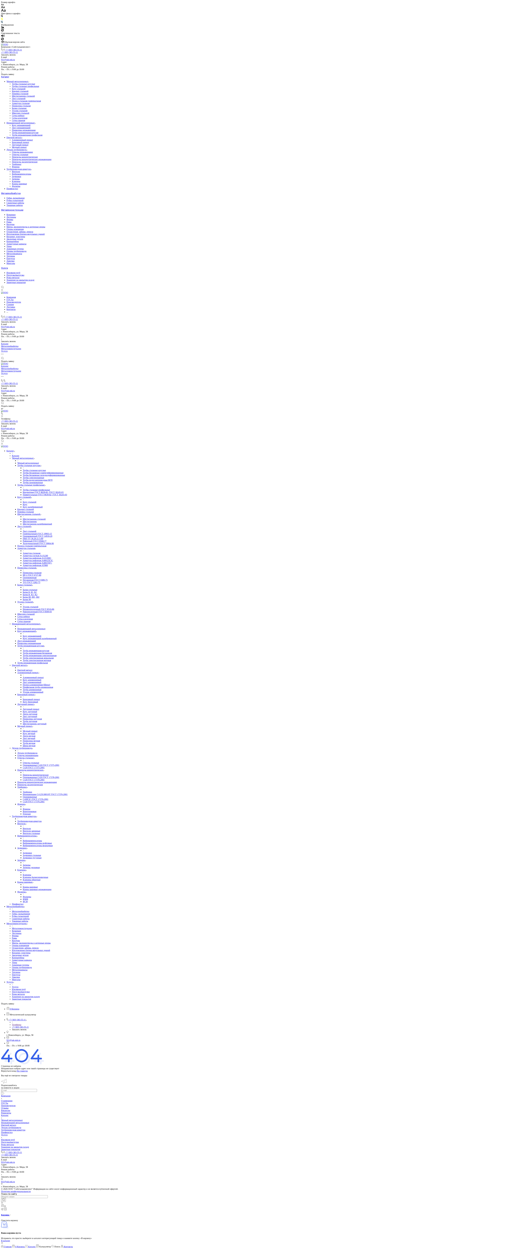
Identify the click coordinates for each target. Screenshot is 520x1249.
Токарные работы (14, 205)
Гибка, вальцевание (15, 198)
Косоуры (10, 224)
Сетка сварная (18, 120)
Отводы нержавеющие (22, 152)
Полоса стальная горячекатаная (26, 101)
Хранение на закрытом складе (20, 280)
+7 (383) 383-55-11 (13, 50)
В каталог (5, 1241)
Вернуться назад (8, 1071)
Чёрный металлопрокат (17, 81)
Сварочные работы (15, 203)
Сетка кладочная (19, 118)
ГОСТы (4, 1103)
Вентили (16, 171)
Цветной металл (14, 137)
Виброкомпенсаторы (21, 174)
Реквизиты (6, 1113)
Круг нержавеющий (21, 125)
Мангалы (10, 263)
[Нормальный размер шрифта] (3, 7)
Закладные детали (14, 239)
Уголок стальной (19, 111)
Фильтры (16, 186)
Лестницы (11, 217)
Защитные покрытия (16, 282)
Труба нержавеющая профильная (27, 135)
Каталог (5, 77)
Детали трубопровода (16, 149)
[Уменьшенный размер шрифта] (2, 5)
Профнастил (12, 188)
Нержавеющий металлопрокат (20, 123)
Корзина (5, 1215)
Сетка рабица (18, 115)
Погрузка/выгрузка (15, 275)
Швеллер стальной (20, 113)
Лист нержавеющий (21, 128)
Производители (8, 1105)
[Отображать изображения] (2, 27)
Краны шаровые (19, 184)
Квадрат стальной (20, 91)
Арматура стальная (21, 103)
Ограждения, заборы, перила (19, 232)
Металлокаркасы (14, 253)
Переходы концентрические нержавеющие (31, 159)
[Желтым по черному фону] (2, 19)
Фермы (9, 219)
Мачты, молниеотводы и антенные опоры (25, 227)
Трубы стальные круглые (23, 84)
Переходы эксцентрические (25, 162)
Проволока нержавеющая (23, 130)
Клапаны (16, 181)
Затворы (16, 179)
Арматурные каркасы (16, 244)
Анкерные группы (15, 249)
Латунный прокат (20, 145)
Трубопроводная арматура (18, 169)
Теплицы (10, 256)
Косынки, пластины (15, 236)
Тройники (16, 164)
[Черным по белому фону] (2, 16)
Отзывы (5, 1108)
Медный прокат (19, 147)
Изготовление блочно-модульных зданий (25, 234)
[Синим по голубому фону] (2, 22)
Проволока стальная (21, 106)
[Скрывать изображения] (2, 31)
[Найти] (3, 1200)
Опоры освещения (15, 229)
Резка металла (12, 277)
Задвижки (16, 176)
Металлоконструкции (12, 210)
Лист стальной (18, 98)
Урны (9, 246)
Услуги (4, 268)
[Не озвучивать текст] (2, 39)
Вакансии (5, 1110)
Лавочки (10, 261)
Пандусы (10, 258)
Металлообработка (11, 193)
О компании (6, 1101)
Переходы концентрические (25, 157)
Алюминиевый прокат (22, 140)
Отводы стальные (20, 154)
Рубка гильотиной (14, 200)
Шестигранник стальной (23, 96)
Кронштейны (12, 241)
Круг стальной (18, 89)
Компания (5, 1096)
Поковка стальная (20, 93)
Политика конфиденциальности (16, 1191)
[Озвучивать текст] (2, 36)
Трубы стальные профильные (25, 86)
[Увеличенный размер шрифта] (3, 11)
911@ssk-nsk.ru (8, 59)
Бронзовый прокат (20, 142)
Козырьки (11, 214)
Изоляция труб (13, 273)
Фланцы (16, 167)
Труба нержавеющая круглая (25, 132)
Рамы (9, 222)
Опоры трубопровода (16, 251)
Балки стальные (19, 108)
